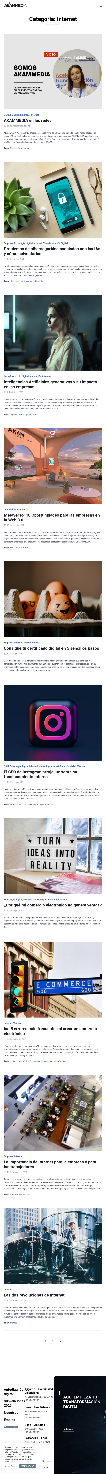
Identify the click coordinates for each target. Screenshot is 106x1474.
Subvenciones (31, 642)
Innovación (35, 376)
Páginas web (60, 899)
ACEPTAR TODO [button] (27, 1466)
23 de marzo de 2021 (16, 1039)
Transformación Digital (55, 243)
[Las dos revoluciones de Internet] (53, 1246)
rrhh (28, 1194)
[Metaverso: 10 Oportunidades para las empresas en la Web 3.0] (53, 466)
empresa (25, 148)
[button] (68, 1429)
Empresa (25, 115)
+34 (27, 1417)
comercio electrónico (19, 1061)
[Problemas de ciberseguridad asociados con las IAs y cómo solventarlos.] (53, 199)
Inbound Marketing (39, 766)
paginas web (55, 1061)
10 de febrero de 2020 (17, 1172)
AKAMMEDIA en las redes (28, 120)
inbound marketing (27, 804)
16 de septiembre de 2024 (19, 126)
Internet (35, 115)
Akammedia (15, 148)
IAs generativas (30, 414)
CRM (6, 766)
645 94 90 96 (35, 1417)
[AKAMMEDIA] (15, 5)
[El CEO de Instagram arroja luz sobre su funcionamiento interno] (53, 723)
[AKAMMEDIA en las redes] (53, 71)
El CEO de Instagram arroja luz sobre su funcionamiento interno (40, 774)
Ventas (81, 766)
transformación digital (34, 281)
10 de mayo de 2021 (16, 910)
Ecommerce (35, 1061)
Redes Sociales (68, 766)
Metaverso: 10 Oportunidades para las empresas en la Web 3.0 (52, 517)
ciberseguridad (16, 281)
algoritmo (14, 804)
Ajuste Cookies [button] (11, 1466)
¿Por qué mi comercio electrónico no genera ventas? (53, 905)
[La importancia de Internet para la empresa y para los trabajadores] (53, 1113)
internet (44, 1061)
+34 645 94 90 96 (33, 1400)
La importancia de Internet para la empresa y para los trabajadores (50, 1164)
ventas (50, 804)
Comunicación (11, 115)
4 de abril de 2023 (15, 392)
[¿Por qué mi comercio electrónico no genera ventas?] (53, 856)
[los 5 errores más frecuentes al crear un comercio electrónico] (53, 979)
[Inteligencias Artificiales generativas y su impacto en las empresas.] (53, 333)
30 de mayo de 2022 (16, 653)
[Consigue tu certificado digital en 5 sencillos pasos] (53, 599)
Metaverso (15, 547)
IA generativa (16, 414)
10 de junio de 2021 (16, 782)
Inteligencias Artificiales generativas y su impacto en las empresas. (50, 384)
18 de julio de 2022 (15, 525)
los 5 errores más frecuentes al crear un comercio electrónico (50, 1031)
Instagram (41, 804)
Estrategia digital (23, 243)
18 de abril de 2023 (15, 259)
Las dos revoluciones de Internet (34, 1295)
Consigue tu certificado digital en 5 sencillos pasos (51, 648)
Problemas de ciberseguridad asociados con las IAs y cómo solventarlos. (52, 251)
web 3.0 (24, 547)
